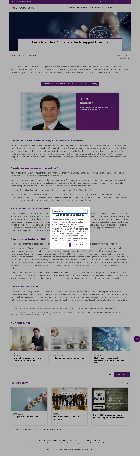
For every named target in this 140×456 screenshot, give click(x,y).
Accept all (79, 245)
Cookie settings (58, 211)
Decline (60, 245)
